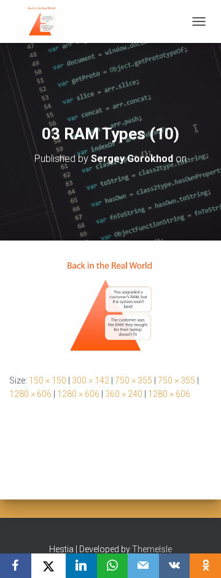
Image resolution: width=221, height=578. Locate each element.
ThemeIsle (152, 549)
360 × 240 (123, 394)
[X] (48, 565)
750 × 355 (133, 380)
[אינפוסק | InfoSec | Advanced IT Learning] (46, 21)
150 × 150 (47, 380)
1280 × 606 (30, 394)
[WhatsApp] (112, 565)
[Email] (143, 565)
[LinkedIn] (81, 565)
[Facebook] (15, 565)
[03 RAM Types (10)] (110, 306)
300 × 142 (90, 380)
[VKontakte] (174, 565)
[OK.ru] (205, 565)
